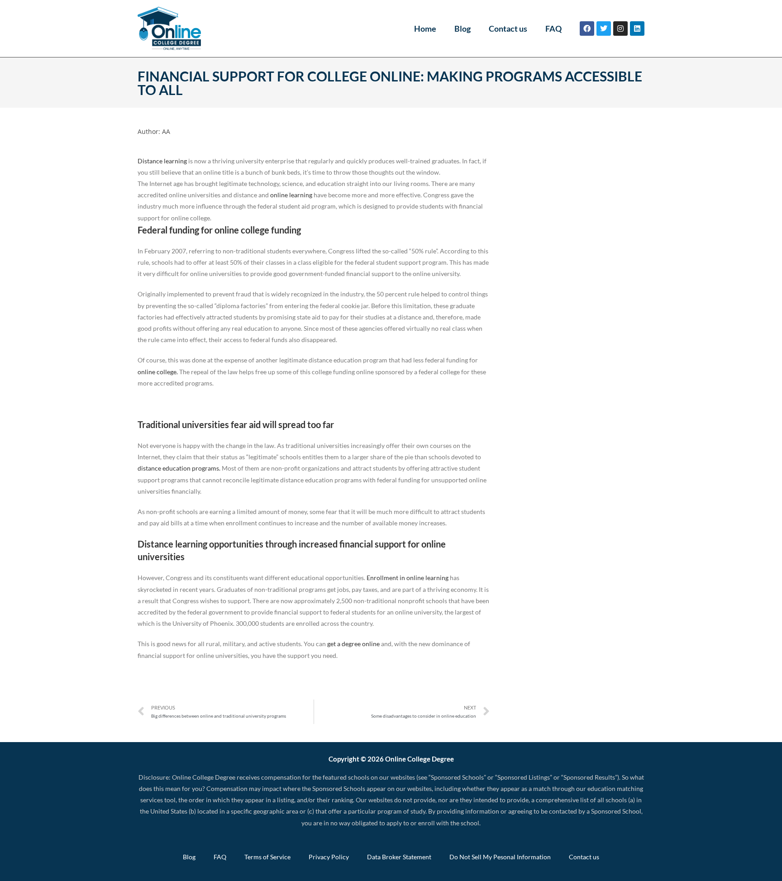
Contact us (508, 28)
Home (425, 28)
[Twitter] (603, 28)
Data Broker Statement (399, 857)
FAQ (553, 28)
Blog (462, 28)
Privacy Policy (329, 857)
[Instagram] (620, 28)
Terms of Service (267, 857)
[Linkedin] (637, 28)
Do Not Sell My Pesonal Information (500, 857)
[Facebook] (587, 28)
